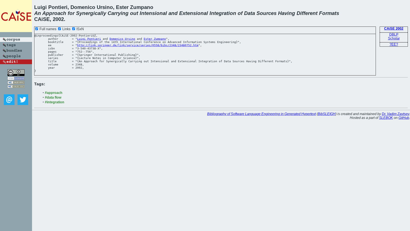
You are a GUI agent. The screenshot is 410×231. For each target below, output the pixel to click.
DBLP (393, 34)
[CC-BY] (16, 75)
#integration (54, 102)
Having (286, 13)
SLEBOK (386, 118)
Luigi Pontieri (89, 38)
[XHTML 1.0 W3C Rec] (16, 83)
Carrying (118, 13)
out (134, 13)
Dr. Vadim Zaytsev (395, 114)
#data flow (53, 97)
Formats (329, 13)
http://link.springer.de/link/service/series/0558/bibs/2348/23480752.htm (137, 45)
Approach (54, 13)
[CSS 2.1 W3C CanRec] (16, 91)
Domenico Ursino (122, 38)
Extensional (193, 13)
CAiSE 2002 (393, 28)
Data (249, 13)
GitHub (403, 118)
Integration (222, 13)
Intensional (153, 13)
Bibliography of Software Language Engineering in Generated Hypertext (261, 114)
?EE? (394, 44)
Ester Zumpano (155, 38)
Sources (266, 13)
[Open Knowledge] (16, 79)
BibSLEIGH (326, 114)
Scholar (394, 38)
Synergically (91, 13)
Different (307, 13)
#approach (53, 93)
